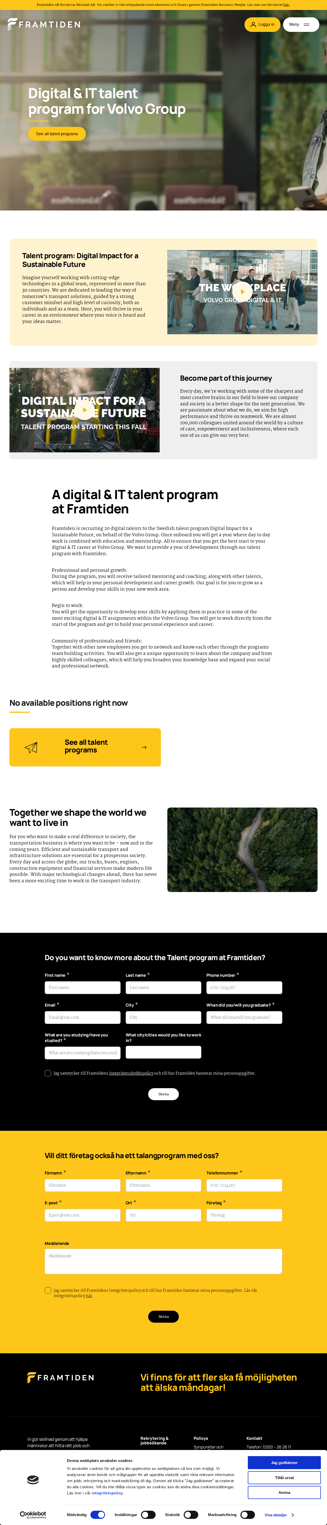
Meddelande (57, 1243)
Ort (131, 1203)
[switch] (148, 1515)
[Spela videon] (242, 292)
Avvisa (284, 1492)
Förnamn (55, 1173)
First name (57, 975)
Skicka (163, 1094)
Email (52, 1005)
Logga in (266, 24)
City (132, 1005)
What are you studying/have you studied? (76, 1038)
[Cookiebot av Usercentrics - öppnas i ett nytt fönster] (33, 1515)
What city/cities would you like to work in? (163, 1037)
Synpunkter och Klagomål (209, 1449)
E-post (53, 1203)
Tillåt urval (284, 1478)
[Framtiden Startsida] (60, 1382)
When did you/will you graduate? (240, 1005)
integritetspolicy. (108, 1493)
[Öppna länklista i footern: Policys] (195, 1444)
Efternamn (138, 1173)
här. (286, 5)
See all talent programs (57, 134)
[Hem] (44, 24)
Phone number (222, 975)
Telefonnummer (224, 1173)
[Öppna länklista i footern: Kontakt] (248, 1444)
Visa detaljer (276, 1515)
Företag (216, 1203)
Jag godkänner (284, 1462)
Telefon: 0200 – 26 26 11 (269, 1447)
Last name (138, 975)
